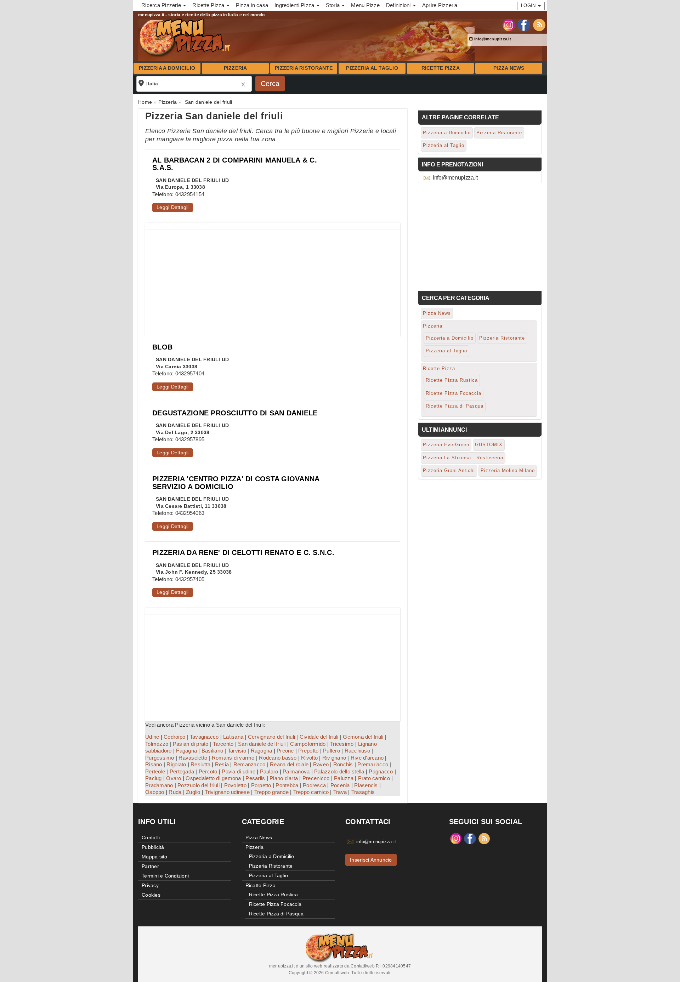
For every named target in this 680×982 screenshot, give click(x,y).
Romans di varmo (233, 758)
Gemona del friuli (363, 737)
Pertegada (182, 771)
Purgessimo (159, 758)
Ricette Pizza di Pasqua (454, 406)
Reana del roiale (289, 764)
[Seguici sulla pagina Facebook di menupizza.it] (524, 24)
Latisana (233, 737)
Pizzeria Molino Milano (508, 470)
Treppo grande (271, 792)
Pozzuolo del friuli (198, 785)
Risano (153, 764)
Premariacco (372, 764)
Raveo (321, 764)
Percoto (208, 771)
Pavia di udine (238, 771)
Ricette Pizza (440, 68)
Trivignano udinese (227, 792)
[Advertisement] (272, 279)
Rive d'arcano (367, 758)
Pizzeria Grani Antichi (449, 470)
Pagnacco (381, 771)
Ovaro (173, 778)
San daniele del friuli (262, 744)
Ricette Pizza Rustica (452, 380)
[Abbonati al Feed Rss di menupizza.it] (539, 24)
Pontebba (287, 785)
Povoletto (235, 785)
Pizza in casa (252, 5)
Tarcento (223, 744)
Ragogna (261, 751)
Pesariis (255, 778)
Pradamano (159, 785)
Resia (222, 764)
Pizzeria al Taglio (372, 68)
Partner (150, 866)
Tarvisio (237, 751)
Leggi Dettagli (173, 207)
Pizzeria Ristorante (304, 68)
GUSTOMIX (489, 444)
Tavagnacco (204, 737)
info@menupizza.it (492, 39)
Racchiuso (357, 751)
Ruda (175, 792)
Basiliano (212, 751)
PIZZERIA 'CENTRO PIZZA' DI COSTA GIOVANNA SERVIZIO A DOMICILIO (235, 482)
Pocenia (340, 785)
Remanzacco (249, 764)
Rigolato (176, 764)
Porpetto (261, 785)
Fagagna (186, 751)
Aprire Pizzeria (440, 5)
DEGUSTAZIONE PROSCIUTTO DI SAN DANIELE (235, 413)
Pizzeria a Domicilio (167, 68)
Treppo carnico (311, 792)
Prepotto (308, 751)
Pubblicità (153, 847)
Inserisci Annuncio (371, 860)
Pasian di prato (191, 744)
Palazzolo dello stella (339, 771)
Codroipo (174, 737)
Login (529, 5)
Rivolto (309, 758)
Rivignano (334, 758)
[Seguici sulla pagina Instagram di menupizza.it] (509, 24)
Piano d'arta (284, 778)
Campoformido (307, 744)
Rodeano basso (277, 758)
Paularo (269, 771)
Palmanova (296, 771)
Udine (152, 737)
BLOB (162, 347)
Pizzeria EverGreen (446, 444)
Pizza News (509, 68)
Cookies (151, 895)
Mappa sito (155, 856)
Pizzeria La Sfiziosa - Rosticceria (463, 457)
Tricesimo (341, 744)
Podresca (314, 785)
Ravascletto (192, 758)
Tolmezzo (156, 744)
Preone (285, 751)
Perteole (155, 771)
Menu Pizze (365, 5)
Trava (340, 792)
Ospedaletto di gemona (213, 778)
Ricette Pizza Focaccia (453, 393)
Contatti (151, 837)
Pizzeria (235, 68)
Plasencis (366, 785)
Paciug (153, 778)
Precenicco (316, 778)
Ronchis (343, 764)
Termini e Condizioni (165, 876)
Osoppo (154, 792)
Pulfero (331, 751)
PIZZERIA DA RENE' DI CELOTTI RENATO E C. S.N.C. (243, 552)
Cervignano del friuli (271, 737)
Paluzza (343, 778)
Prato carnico (374, 778)
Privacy (150, 885)
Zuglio (193, 792)
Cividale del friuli (319, 737)
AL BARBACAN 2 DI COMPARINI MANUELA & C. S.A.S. (234, 163)
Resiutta (200, 764)
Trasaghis (363, 792)
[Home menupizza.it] (185, 37)
